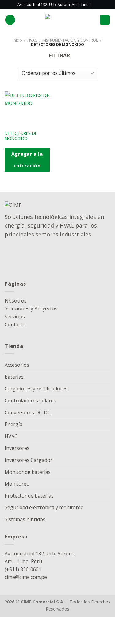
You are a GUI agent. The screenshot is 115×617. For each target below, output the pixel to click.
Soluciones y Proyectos (31, 308)
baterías (14, 376)
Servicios (15, 316)
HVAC (32, 40)
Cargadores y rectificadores (36, 388)
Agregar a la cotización (27, 160)
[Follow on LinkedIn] (97, 4)
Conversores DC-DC (28, 412)
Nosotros (16, 300)
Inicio (17, 40)
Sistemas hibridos (25, 519)
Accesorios (17, 364)
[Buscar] (10, 20)
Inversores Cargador (28, 460)
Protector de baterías (29, 495)
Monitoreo (17, 483)
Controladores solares (30, 400)
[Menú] (105, 20)
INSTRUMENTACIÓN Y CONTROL (70, 40)
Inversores (17, 448)
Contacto (15, 324)
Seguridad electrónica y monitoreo (44, 507)
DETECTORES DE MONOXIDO (21, 136)
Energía (13, 424)
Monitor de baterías (28, 472)
